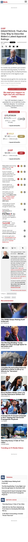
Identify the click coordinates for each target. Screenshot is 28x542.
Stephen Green (5, 444)
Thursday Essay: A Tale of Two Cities (12, 441)
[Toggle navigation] (25, 1)
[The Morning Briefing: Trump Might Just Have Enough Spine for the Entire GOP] (14, 333)
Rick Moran (4, 373)
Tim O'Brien (4, 421)
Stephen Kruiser (5, 348)
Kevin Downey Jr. (5, 396)
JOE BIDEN (7, 297)
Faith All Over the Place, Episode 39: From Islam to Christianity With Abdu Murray (13, 508)
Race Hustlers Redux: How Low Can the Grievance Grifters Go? (13, 393)
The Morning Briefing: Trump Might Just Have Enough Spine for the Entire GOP (14, 344)
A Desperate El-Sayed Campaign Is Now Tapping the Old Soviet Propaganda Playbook (13, 417)
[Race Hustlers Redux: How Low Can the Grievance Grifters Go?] (14, 383)
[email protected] (15, 287)
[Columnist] (5, 255)
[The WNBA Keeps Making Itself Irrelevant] (14, 310)
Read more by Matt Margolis (19, 290)
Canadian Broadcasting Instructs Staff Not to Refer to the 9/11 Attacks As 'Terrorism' (13, 369)
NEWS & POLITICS (11, 293)
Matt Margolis (5, 42)
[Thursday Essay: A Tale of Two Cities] (14, 431)
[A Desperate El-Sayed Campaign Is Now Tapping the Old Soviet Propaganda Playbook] (14, 406)
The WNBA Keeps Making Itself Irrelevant (13, 320)
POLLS (13, 297)
